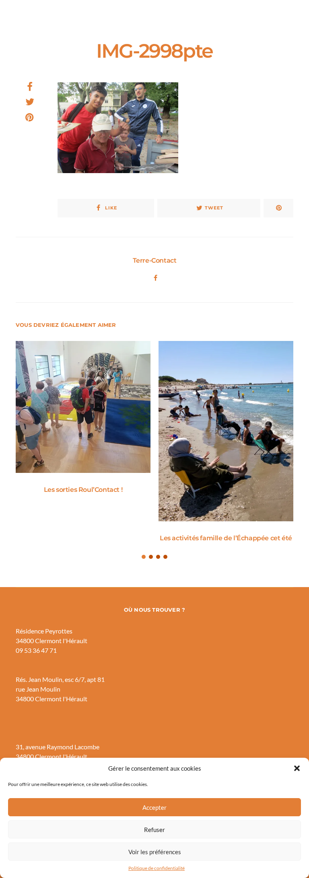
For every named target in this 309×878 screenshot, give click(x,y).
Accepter (154, 807)
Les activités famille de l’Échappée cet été (226, 538)
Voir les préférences (154, 851)
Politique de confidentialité (156, 868)
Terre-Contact (155, 260)
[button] (297, 768)
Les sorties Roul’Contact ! (83, 489)
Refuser (154, 829)
